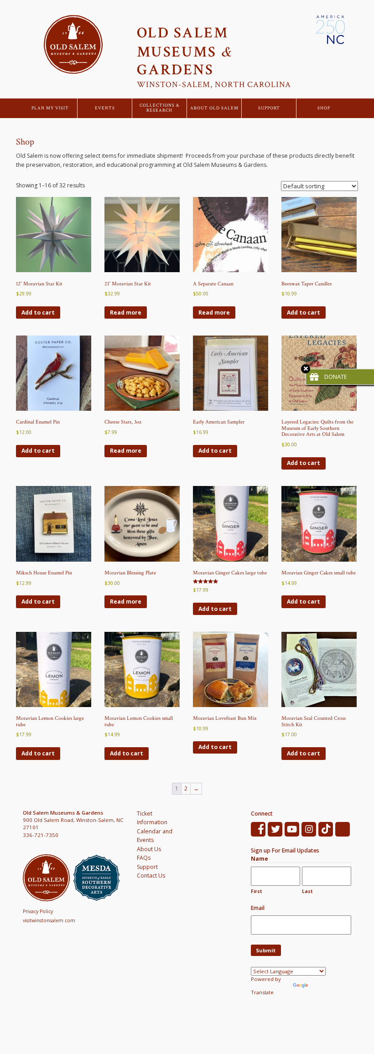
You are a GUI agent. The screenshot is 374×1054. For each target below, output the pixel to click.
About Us (149, 849)
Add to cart (38, 312)
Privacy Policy (38, 911)
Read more (125, 312)
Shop (323, 108)
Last (307, 891)
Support (269, 108)
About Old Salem (214, 108)
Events (105, 108)
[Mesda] (98, 877)
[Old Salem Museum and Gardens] (48, 877)
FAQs (144, 858)
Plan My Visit (50, 108)
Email (258, 908)
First (256, 891)
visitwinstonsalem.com (49, 920)
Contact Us (151, 875)
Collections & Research (160, 108)
